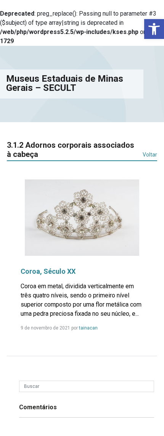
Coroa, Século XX (48, 271)
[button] (154, 29)
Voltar (150, 155)
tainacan (88, 328)
